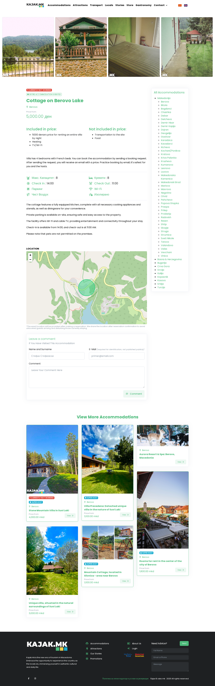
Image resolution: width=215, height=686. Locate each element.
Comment (35, 363)
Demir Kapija (168, 126)
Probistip (166, 213)
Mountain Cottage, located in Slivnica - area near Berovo (103, 574)
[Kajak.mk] (35, 5)
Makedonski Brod (170, 182)
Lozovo (165, 171)
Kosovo (161, 280)
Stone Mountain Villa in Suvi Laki (49, 510)
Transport (96, 5)
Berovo (33, 107)
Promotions (96, 658)
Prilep (164, 210)
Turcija (161, 287)
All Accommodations (169, 92)
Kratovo (165, 154)
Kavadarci (166, 143)
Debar (164, 115)
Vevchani (166, 252)
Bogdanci (166, 108)
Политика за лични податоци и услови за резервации (125, 678)
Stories (119, 5)
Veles (164, 249)
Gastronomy (144, 5)
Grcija (160, 270)
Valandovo (167, 245)
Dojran (164, 129)
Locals (109, 5)
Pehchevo (166, 199)
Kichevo (165, 147)
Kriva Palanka (168, 157)
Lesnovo (165, 168)
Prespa (165, 206)
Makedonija (163, 98)
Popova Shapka (170, 203)
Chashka (166, 112)
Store (130, 5)
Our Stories (96, 653)
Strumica (166, 235)
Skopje (164, 227)
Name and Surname (40, 349)
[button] (30, 255)
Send (184, 643)
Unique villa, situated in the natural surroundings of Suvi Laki (51, 604)
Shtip (164, 224)
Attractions (80, 5)
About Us (136, 643)
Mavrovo (166, 189)
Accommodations (59, 5)
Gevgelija (166, 133)
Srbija (160, 284)
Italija (160, 273)
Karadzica (166, 140)
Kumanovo (167, 164)
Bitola (164, 105)
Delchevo (166, 119)
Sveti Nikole (167, 238)
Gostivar (166, 136)
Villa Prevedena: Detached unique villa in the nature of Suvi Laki (105, 507)
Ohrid (164, 196)
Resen (164, 220)
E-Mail (116, 349)
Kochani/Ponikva (170, 150)
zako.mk (161, 678)
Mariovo (165, 185)
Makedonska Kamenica (168, 177)
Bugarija (161, 263)
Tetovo (165, 242)
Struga (164, 231)
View (69, 515)
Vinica (164, 256)
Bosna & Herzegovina (169, 259)
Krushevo (166, 161)
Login (134, 648)
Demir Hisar (167, 122)
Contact (159, 5)
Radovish (166, 217)
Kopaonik (162, 277)
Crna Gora (163, 266)
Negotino (166, 192)
